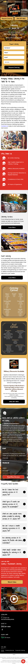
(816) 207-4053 (6, 626)
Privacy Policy (3, 657)
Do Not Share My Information (13, 657)
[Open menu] (26, 9)
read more (22, 455)
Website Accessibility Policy (20, 658)
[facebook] (2, 629)
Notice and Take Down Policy (8, 658)
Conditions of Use (23, 657)
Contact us (4, 126)
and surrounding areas (7, 619)
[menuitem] (3, 650)
